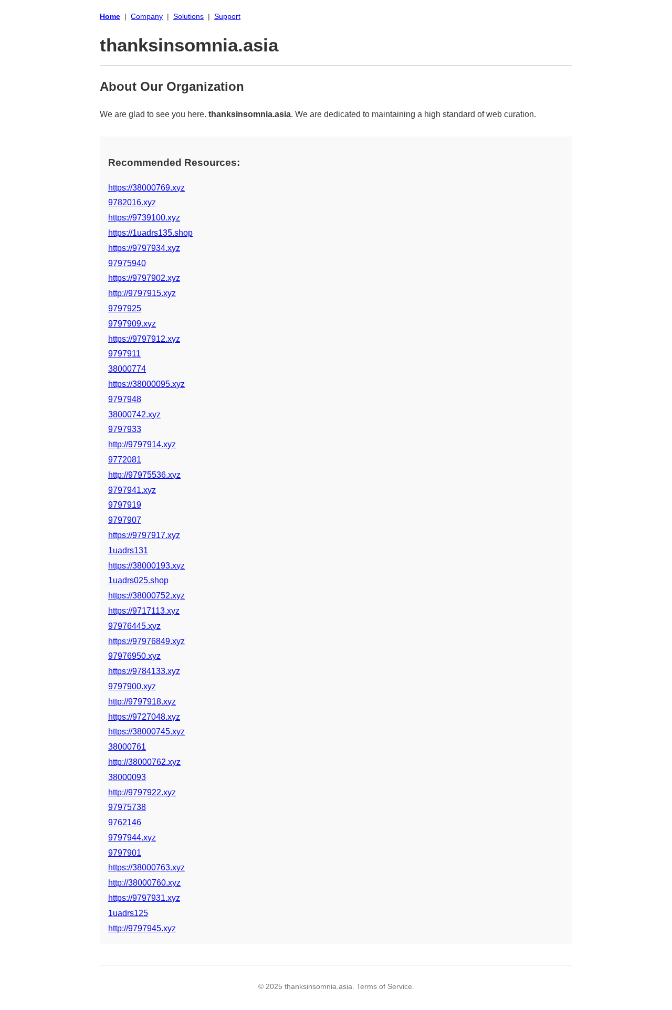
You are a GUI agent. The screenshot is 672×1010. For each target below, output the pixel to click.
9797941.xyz (132, 490)
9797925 (124, 308)
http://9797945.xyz (142, 928)
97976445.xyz (134, 626)
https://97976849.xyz (146, 641)
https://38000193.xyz (146, 565)
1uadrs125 (128, 913)
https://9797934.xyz (144, 248)
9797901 (124, 852)
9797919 (124, 504)
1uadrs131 (128, 550)
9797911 (124, 353)
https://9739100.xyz (144, 217)
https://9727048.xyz (144, 716)
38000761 (127, 746)
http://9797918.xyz (142, 701)
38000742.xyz (134, 414)
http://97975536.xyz (144, 474)
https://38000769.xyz (146, 187)
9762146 (124, 822)
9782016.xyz (132, 202)
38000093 (127, 777)
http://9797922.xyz (142, 792)
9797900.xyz (132, 686)
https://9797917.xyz (144, 535)
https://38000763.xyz (146, 867)
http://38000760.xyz (144, 882)
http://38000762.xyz (144, 762)
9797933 (124, 429)
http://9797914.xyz (142, 444)
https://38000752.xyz (146, 595)
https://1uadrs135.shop (150, 232)
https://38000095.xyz (146, 384)
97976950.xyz (134, 655)
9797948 (124, 399)
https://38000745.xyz (146, 731)
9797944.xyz (132, 837)
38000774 (127, 368)
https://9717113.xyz (144, 610)
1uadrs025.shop (138, 580)
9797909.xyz (132, 323)
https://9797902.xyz (144, 277)
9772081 (124, 459)
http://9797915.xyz (142, 293)
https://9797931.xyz (144, 897)
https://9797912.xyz (144, 338)
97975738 (127, 807)
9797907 (124, 519)
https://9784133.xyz (144, 671)
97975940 (127, 263)
